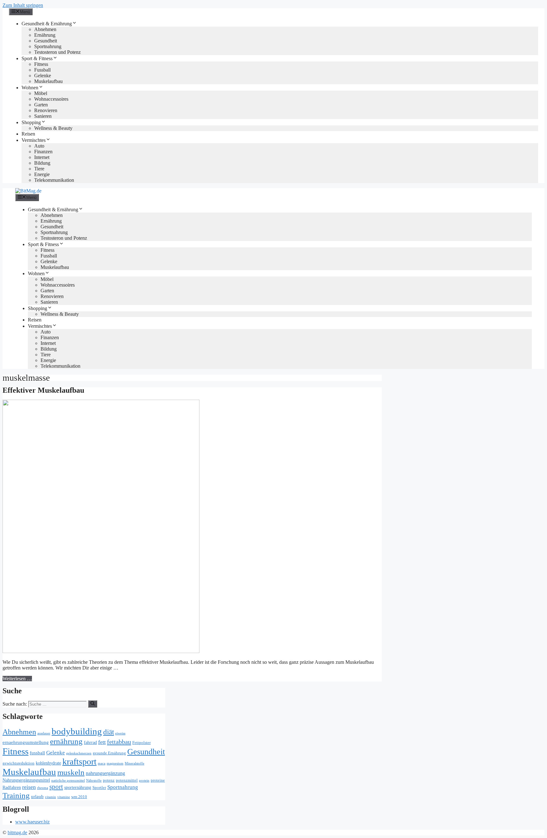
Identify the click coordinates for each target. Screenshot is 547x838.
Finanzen (43, 151)
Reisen (28, 133)
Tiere (39, 168)
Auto (39, 146)
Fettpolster (141, 742)
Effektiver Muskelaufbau (43, 390)
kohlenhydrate (48, 763)
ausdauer (43, 733)
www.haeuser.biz (32, 821)
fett (102, 742)
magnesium (115, 763)
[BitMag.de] (28, 191)
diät (108, 732)
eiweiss (120, 733)
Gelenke (42, 75)
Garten (41, 104)
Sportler (99, 787)
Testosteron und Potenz (57, 52)
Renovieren (45, 110)
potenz (109, 780)
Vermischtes (34, 140)
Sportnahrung (47, 46)
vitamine (63, 797)
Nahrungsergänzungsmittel (26, 780)
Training (16, 795)
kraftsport (79, 761)
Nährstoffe (94, 780)
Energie (42, 174)
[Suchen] (92, 703)
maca (101, 763)
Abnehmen (45, 29)
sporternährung (77, 787)
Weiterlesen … (17, 678)
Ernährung (44, 35)
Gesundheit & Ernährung (47, 23)
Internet (41, 157)
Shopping (31, 122)
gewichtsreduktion (19, 763)
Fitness (41, 64)
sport (56, 786)
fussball (37, 752)
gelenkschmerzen (78, 753)
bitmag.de (17, 832)
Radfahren (12, 787)
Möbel (40, 93)
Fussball (42, 70)
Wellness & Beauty (53, 128)
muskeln (71, 772)
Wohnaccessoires (51, 99)
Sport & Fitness (37, 58)
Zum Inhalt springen (23, 5)
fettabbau (119, 741)
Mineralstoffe (134, 763)
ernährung (66, 741)
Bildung (42, 163)
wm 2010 (79, 797)
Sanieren (43, 116)
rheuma (42, 788)
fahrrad (90, 742)
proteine (158, 780)
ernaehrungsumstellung (26, 742)
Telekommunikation (54, 180)
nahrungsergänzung (105, 773)
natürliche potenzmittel (68, 780)
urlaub (37, 796)
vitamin (50, 797)
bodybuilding (77, 731)
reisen (29, 787)
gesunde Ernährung (109, 753)
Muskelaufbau (48, 81)
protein (144, 780)
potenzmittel (127, 780)
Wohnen (30, 87)
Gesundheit (45, 40)
